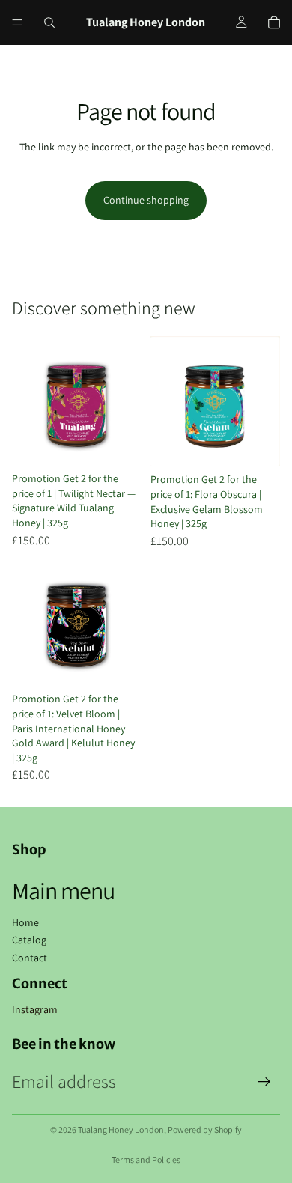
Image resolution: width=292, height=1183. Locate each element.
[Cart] (274, 22)
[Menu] (17, 22)
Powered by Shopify (205, 1129)
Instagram (35, 1009)
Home (25, 922)
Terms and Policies (146, 1159)
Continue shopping (146, 200)
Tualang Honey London (121, 1129)
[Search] (49, 22)
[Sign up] (264, 1082)
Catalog (29, 939)
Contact (29, 957)
